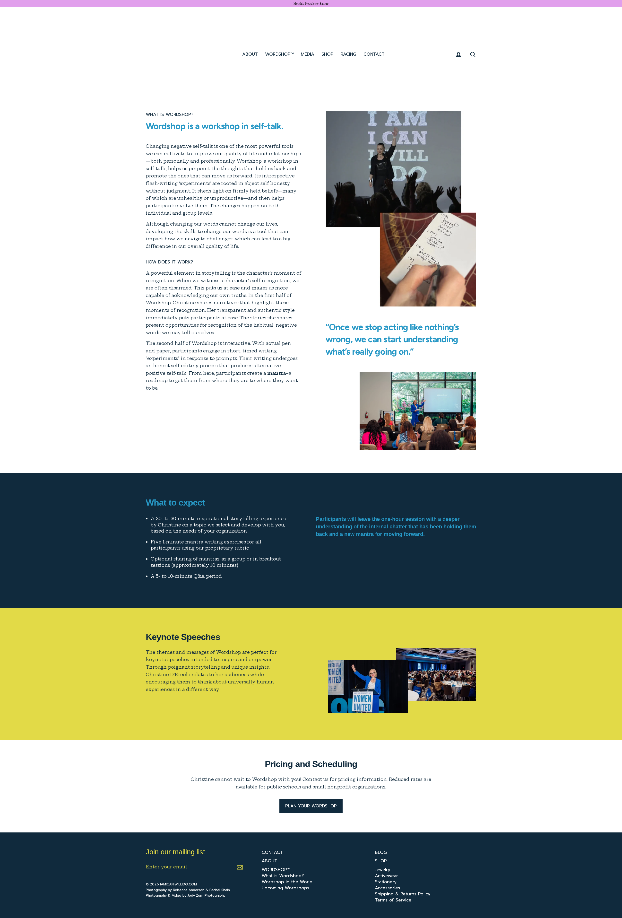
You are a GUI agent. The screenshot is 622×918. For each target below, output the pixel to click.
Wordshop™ (279, 54)
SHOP (327, 54)
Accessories (387, 888)
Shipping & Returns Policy (403, 894)
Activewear (386, 876)
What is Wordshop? (283, 876)
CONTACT (272, 852)
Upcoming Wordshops (285, 888)
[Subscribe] (239, 867)
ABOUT (269, 861)
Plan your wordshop (311, 806)
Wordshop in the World (287, 882)
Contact (374, 54)
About (250, 54)
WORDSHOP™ (276, 870)
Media (307, 54)
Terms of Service (393, 900)
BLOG (381, 852)
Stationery (386, 882)
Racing (348, 54)
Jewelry (382, 870)
